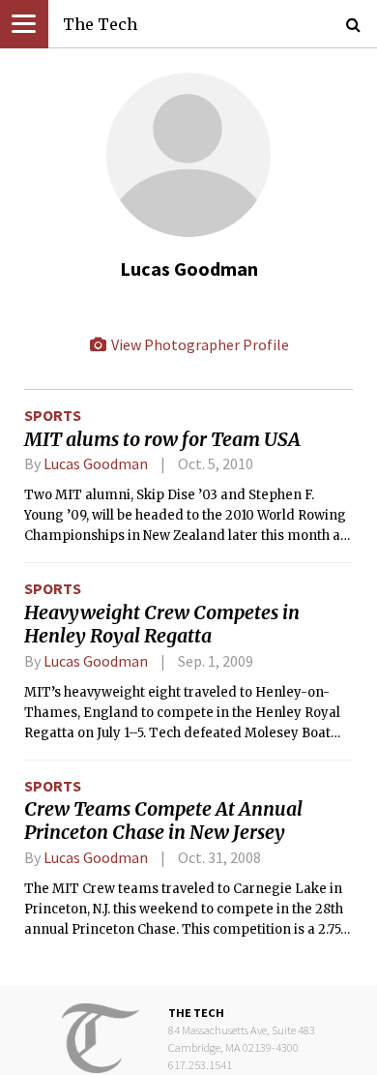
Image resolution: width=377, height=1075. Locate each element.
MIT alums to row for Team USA (162, 439)
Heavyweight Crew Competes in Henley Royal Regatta (162, 624)
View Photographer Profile (198, 344)
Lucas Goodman (96, 463)
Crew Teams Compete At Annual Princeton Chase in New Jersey (163, 820)
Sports (52, 415)
